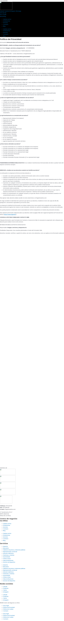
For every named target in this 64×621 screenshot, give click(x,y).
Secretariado (6, 557)
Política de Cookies (8, 609)
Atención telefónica (8, 553)
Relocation (6, 548)
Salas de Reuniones (8, 560)
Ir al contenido (4, 1)
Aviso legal (6, 605)
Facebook (5, 588)
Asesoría (5, 546)
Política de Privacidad (9, 607)
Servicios (5, 22)
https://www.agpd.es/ (10, 214)
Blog (4, 26)
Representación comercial (10, 551)
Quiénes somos (7, 19)
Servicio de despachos (9, 562)
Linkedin (5, 586)
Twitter (5, 590)
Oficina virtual (6, 558)
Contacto (5, 24)
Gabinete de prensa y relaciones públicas (14, 550)
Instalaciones (6, 21)
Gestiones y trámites (8, 555)
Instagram (6, 592)
